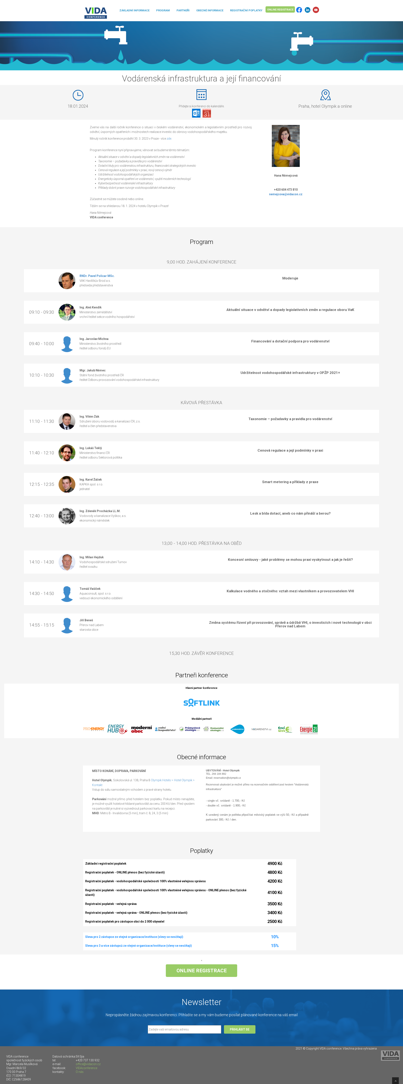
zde (169, 138)
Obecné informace (209, 10)
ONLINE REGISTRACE (280, 9)
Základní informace (134, 10)
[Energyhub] (117, 729)
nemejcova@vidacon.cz (285, 194)
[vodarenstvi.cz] (261, 729)
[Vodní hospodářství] (165, 729)
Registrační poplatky (246, 10)
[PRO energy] (93, 729)
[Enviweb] (285, 729)
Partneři (183, 10)
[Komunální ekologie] (213, 729)
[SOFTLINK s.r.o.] (201, 702)
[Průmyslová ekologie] (189, 729)
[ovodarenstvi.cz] (237, 729)
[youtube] (316, 9)
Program (163, 10)
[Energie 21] (309, 729)
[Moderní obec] (141, 729)
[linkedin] (307, 9)
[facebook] (299, 9)
